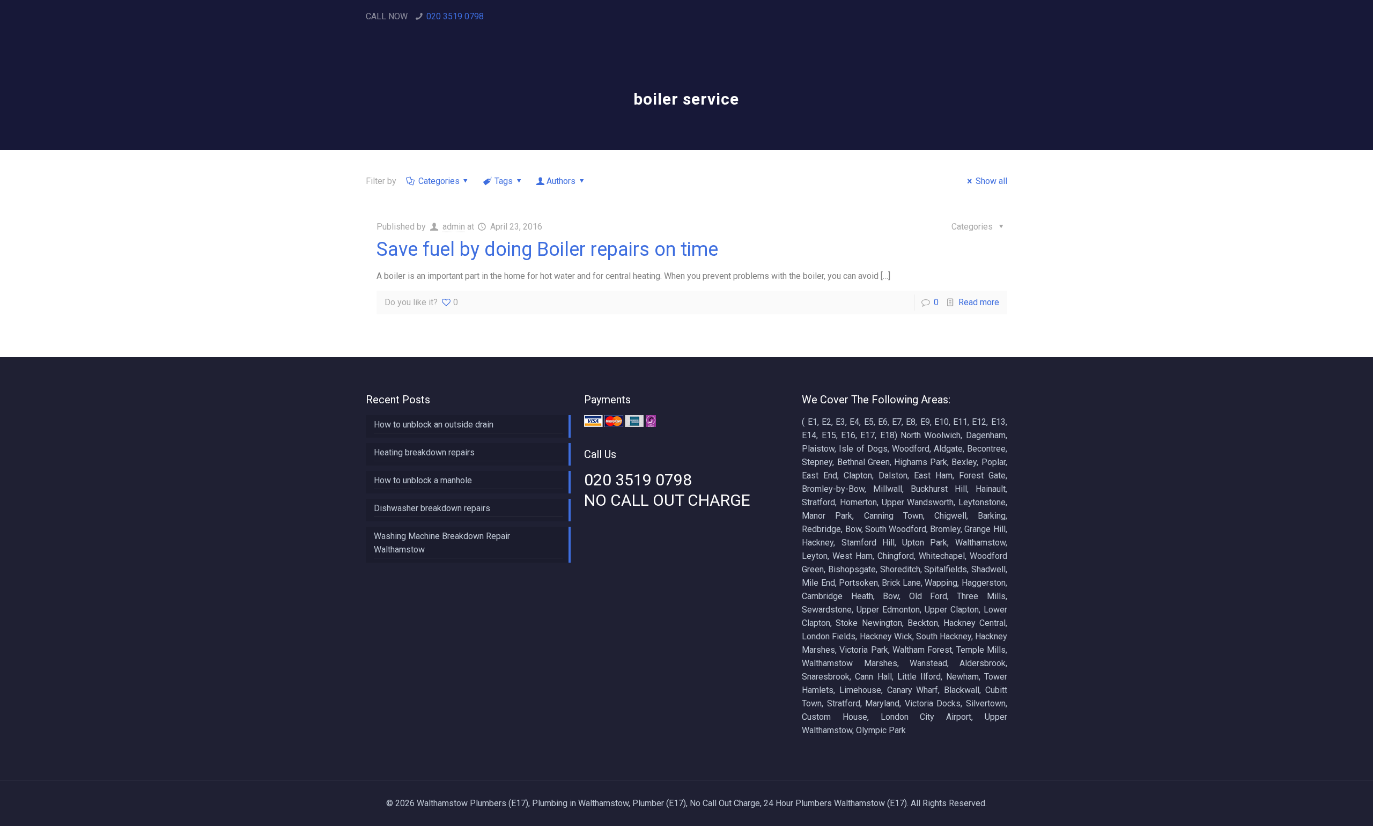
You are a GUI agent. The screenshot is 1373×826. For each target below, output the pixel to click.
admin (453, 227)
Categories (439, 181)
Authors (561, 181)
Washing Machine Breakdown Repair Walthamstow (442, 543)
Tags (503, 181)
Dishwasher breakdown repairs (432, 508)
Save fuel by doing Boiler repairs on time (547, 249)
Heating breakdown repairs (424, 452)
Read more (978, 302)
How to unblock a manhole (423, 480)
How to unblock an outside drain (433, 424)
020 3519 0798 (455, 16)
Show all (991, 181)
